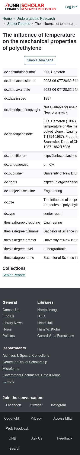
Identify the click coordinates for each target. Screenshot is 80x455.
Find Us (9, 316)
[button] (30, 7)
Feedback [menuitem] (64, 438)
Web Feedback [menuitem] (17, 428)
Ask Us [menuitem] (36, 438)
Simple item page (40, 60)
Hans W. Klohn (48, 329)
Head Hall (45, 322)
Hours (7, 329)
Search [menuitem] (14, 448)
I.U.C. (41, 316)
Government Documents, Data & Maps (32, 374)
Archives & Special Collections (26, 355)
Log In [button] (70, 7)
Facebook (13, 404)
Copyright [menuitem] (11, 418)
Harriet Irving (47, 309)
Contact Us (11, 309)
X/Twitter (35, 404)
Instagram (58, 404)
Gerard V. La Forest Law (55, 335)
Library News (13, 322)
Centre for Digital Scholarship (25, 361)
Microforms (11, 368)
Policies (9, 335)
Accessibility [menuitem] (62, 418)
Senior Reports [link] (18, 24)
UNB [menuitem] (12, 438)
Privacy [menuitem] (36, 418)
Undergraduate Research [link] (35, 18)
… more (9, 381)
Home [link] (7, 18)
